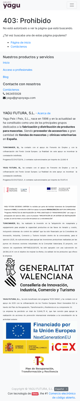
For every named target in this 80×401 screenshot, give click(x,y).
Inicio (6, 62)
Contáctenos (19, 46)
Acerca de (43, 113)
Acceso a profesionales (17, 69)
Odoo (35, 393)
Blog (6, 76)
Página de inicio (21, 42)
